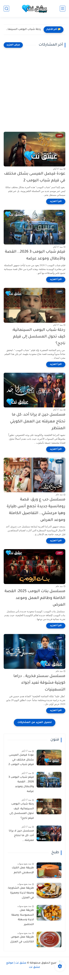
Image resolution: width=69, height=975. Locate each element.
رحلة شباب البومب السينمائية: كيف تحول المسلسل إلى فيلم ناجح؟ (23, 29)
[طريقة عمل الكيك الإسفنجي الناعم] (49, 870)
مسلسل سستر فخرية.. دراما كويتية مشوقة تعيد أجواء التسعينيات (39, 683)
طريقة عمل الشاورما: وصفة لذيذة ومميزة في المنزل (21, 893)
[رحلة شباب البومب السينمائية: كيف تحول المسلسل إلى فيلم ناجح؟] (49, 806)
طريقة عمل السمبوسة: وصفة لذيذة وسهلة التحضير (22, 917)
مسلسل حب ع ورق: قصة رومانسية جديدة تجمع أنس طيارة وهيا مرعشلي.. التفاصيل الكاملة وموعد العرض (36, 510)
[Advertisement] (34, 89)
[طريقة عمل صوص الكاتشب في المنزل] (49, 939)
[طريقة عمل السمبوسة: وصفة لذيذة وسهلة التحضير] (49, 913)
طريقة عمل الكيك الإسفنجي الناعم (23, 870)
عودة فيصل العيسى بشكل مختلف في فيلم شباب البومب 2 (34, 177)
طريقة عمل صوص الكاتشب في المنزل (22, 939)
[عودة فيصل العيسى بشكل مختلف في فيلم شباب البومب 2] (49, 757)
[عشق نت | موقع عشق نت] (34, 9)
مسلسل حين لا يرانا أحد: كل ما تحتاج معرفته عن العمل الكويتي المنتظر (37, 422)
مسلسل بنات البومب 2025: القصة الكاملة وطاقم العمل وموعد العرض (35, 598)
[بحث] (6, 8)
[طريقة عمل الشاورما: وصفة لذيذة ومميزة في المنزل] (49, 890)
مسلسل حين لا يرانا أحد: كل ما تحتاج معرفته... (21, 836)
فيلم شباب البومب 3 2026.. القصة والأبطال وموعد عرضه (35, 255)
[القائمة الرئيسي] (62, 8)
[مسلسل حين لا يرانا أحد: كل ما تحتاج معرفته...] (49, 833)
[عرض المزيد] (13, 45)
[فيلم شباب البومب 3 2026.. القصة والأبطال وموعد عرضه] (49, 780)
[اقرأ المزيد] (55, 201)
